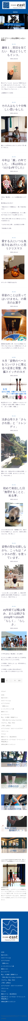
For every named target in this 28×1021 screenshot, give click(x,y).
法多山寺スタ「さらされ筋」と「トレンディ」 (14, 423)
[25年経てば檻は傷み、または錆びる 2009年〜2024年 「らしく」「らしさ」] (14, 640)
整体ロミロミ (4, 711)
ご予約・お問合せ (6, 725)
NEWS (14, 357)
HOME (2, 695)
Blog (14, 44)
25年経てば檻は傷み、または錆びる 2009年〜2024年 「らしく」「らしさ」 (15, 617)
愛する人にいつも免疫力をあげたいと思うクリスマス (14, 244)
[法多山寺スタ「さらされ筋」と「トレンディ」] (14, 450)
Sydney (23, 1016)
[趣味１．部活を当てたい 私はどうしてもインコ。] (14, 70)
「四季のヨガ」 (5, 706)
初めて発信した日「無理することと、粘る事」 (14, 492)
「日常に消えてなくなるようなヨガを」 (12, 720)
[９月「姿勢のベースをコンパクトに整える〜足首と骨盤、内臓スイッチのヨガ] (14, 389)
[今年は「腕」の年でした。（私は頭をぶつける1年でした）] (14, 184)
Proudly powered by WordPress (9, 1016)
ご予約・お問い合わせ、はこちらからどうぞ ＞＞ (14, 24)
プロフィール (4, 731)
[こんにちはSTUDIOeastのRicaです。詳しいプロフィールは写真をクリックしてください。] (14, 875)
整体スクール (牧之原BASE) (9, 736)
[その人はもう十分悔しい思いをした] (14, 129)
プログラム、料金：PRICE (8, 723)
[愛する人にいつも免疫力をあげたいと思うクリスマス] (14, 267)
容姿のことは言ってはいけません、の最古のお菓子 (14, 299)
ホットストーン (5, 714)
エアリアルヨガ (5, 703)
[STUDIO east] (14, 5)
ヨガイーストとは (6, 700)
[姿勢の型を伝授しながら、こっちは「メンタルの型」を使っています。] (14, 577)
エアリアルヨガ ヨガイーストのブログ (12, 728)
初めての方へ (4, 698)
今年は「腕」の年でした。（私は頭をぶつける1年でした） (14, 164)
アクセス (3, 734)
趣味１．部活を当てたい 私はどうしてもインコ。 (14, 51)
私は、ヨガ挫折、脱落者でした (9, 717)
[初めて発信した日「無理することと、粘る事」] (14, 514)
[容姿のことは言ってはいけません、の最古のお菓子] (14, 325)
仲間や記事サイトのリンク (8, 744)
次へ (19, 680)
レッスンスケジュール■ (7, 709)
